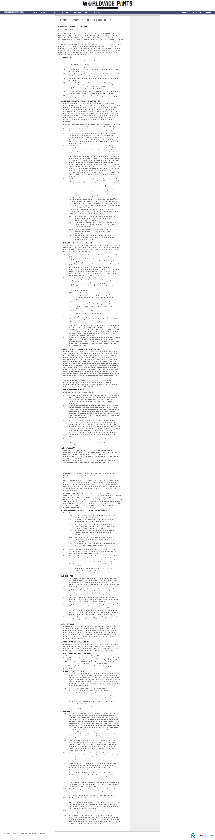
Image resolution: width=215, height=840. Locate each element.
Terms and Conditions (33, 833)
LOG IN (208, 12)
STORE (43, 12)
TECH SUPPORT (65, 12)
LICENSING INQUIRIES (81, 12)
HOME (35, 12)
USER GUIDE (96, 12)
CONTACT (53, 12)
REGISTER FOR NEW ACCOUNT (192, 12)
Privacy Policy (43, 833)
